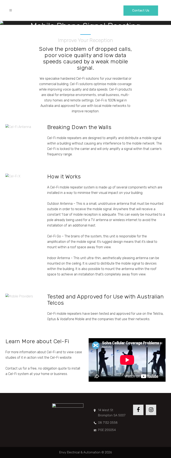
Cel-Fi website (61, 357)
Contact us (13, 368)
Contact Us (140, 10)
